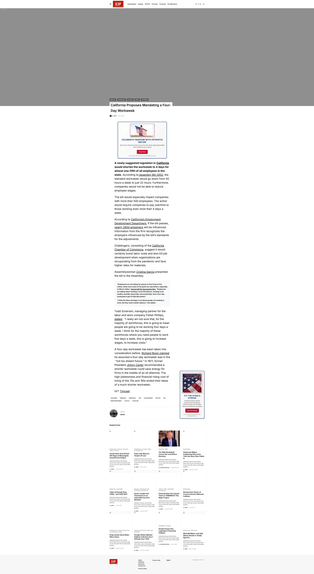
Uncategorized (144, 490)
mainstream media (116, 400)
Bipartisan (112, 99)
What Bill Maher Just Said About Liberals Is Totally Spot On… (193, 536)
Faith (148, 489)
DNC (140, 398)
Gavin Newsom (148, 398)
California (162, 163)
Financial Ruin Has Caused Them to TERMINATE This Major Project (169, 496)
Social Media (145, 99)
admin (122, 414)
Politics (137, 99)
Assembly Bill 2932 (150, 174)
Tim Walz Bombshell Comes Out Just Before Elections (168, 454)
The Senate (168, 525)
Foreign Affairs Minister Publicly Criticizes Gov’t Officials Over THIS (143, 537)
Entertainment (143, 489)
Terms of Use (156, 560)
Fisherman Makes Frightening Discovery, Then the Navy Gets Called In (193, 455)
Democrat (123, 398)
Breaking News (121, 99)
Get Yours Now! (192, 410)
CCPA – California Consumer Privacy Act (141, 563)
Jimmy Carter (135, 365)
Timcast (125, 391)
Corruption (130, 99)
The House (116, 450)
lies (164, 398)
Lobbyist (161, 489)
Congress (120, 449)
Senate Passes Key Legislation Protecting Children (167, 531)
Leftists (157, 398)
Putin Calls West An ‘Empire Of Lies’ (141, 455)
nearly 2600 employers (128, 227)
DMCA (168, 560)
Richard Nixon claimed (155, 353)
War (142, 450)
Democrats (132, 398)
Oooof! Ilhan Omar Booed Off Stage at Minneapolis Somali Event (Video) (119, 456)
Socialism (135, 400)
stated (118, 319)
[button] (110, 4)
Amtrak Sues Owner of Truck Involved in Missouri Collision (193, 494)
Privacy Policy (142, 568)
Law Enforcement (114, 531)
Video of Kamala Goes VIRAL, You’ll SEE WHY (118, 493)
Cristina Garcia (145, 271)
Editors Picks (113, 489)
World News (137, 531)
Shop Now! (142, 152)
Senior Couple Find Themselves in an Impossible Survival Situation (141, 497)
